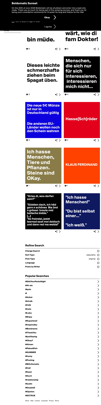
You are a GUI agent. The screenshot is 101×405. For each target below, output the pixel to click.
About (27, 401)
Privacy (51, 401)
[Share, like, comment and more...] (43, 46)
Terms (57, 401)
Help (32, 401)
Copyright (44, 401)
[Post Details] (59, 49)
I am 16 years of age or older (27, 21)
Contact (37, 401)
